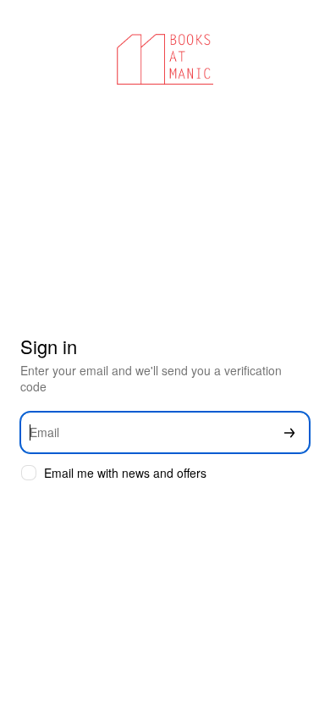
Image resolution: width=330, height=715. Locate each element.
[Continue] (289, 432)
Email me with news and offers (125, 473)
